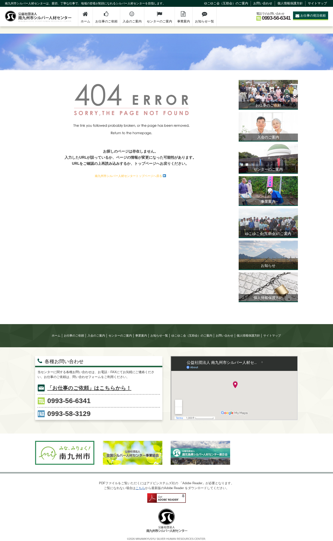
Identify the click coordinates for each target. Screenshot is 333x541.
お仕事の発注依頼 (313, 15)
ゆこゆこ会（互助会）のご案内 (226, 3)
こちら (140, 488)
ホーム (85, 21)
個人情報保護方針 (290, 3)
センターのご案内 (159, 21)
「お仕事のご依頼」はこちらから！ (89, 388)
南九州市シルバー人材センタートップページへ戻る (129, 176)
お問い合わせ (262, 3)
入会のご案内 (132, 21)
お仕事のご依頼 (106, 21)
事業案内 (183, 21)
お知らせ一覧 (204, 21)
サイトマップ (317, 3)
